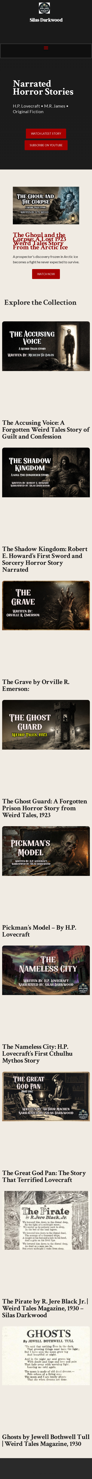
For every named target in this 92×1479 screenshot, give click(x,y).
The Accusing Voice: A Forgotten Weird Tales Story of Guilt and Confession (45, 429)
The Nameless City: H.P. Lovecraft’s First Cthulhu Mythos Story (37, 1053)
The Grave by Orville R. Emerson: (35, 685)
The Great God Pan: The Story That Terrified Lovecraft (44, 1176)
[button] (46, 47)
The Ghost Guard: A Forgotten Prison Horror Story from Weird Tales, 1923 (44, 808)
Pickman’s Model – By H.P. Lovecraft (39, 931)
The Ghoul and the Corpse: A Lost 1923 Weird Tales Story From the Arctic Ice (40, 241)
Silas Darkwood (46, 20)
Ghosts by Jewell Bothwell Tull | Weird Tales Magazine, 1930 (45, 1440)
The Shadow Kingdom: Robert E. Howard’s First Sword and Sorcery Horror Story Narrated (44, 559)
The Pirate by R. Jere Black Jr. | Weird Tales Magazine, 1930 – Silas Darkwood (45, 1308)
